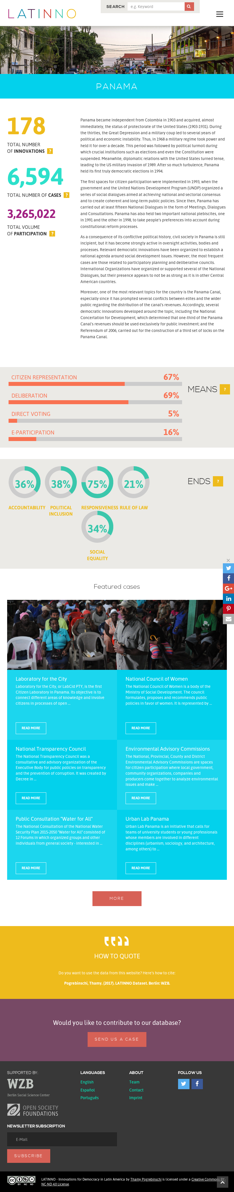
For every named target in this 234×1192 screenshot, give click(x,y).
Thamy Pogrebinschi (146, 1179)
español (87, 1089)
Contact (136, 1089)
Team (134, 1081)
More (117, 898)
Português (89, 1097)
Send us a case (117, 1039)
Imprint (135, 1097)
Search (115, 6)
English (87, 1081)
